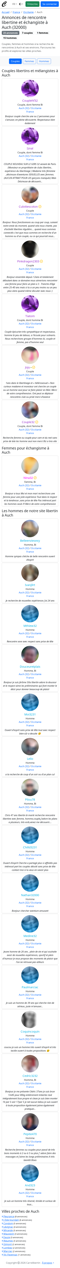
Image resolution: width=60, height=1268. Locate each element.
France (16, 12)
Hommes (44, 61)
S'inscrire (32, 4)
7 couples (27, 32)
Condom (8, 1223)
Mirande (8, 1230)
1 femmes (42, 32)
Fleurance (8, 1216)
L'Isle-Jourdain (11, 1220)
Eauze (6, 1237)
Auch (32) (24, 108)
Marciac (7, 1251)
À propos (47, 1262)
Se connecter (50, 4)
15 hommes (10, 38)
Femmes (29, 61)
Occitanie (28, 12)
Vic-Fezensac (10, 1254)
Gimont (7, 1244)
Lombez (7, 1247)
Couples (15, 61)
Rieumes (8, 1240)
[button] (14, 4)
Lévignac (8, 1226)
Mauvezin (8, 1233)
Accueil (5, 12)
